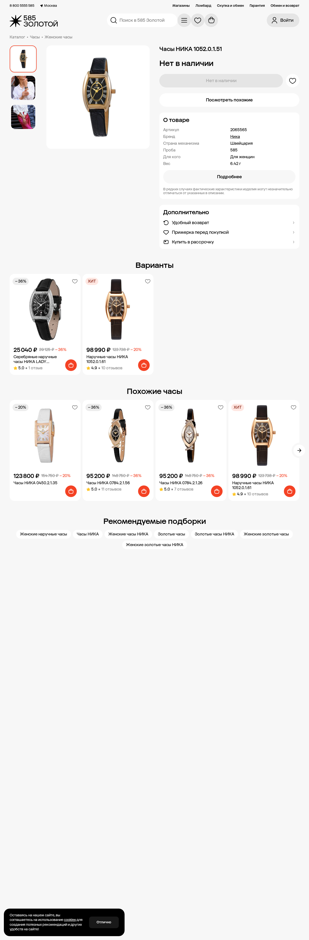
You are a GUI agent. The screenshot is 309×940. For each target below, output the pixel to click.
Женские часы (58, 37)
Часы (35, 37)
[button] (229, 120)
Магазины (181, 6)
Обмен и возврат (285, 6)
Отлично (104, 922)
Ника (235, 136)
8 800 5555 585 (22, 6)
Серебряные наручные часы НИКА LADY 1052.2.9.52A (35, 359)
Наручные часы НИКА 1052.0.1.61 (107, 359)
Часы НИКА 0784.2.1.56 (108, 483)
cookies (70, 920)
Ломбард (203, 6)
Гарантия (257, 6)
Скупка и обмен (230, 6)
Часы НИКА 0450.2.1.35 (35, 483)
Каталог (17, 37)
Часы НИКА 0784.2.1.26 (181, 483)
